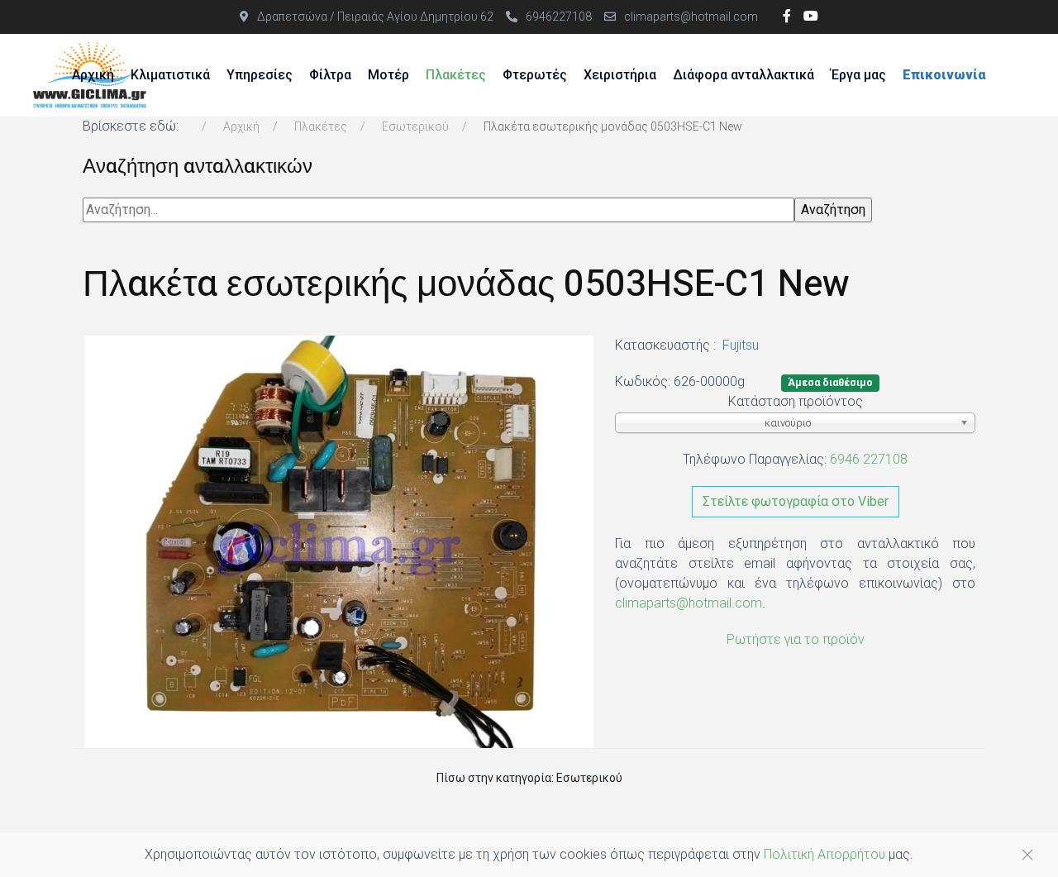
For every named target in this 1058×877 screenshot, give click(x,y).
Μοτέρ (388, 75)
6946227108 (559, 16)
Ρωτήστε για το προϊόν (796, 639)
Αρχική (93, 75)
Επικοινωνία (944, 75)
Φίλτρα (330, 75)
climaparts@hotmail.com (691, 16)
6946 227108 (869, 459)
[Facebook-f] (787, 16)
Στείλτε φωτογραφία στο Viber (796, 501)
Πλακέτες (456, 75)
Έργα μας (858, 75)
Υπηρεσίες (259, 75)
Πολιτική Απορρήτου (824, 854)
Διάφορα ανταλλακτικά (743, 75)
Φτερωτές (535, 75)
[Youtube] (810, 16)
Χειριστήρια (620, 75)
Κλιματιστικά (170, 75)
